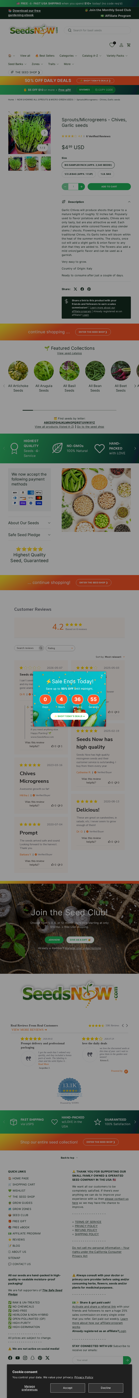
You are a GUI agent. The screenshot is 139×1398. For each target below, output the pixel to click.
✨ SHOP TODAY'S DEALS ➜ (69, 716)
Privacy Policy (83, 1377)
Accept (68, 1387)
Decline (106, 1387)
